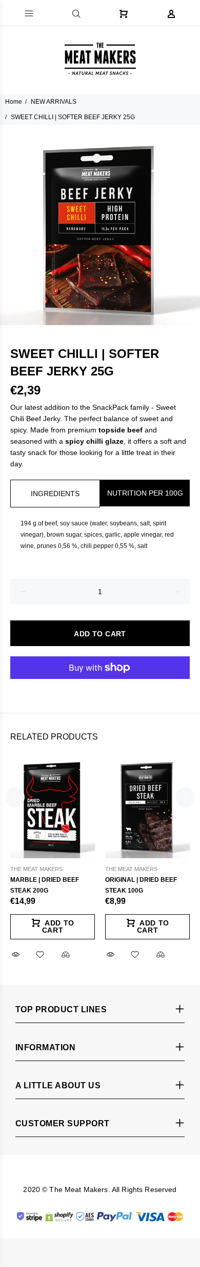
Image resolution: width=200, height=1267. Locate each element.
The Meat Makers (36, 869)
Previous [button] (15, 797)
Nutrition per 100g (145, 493)
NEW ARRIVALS (53, 101)
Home (13, 101)
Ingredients (55, 493)
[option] (100, 225)
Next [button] (185, 797)
